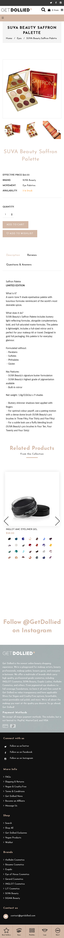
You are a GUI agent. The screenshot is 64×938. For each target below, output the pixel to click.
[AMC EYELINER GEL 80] (37, 545)
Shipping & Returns (14, 782)
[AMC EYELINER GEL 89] (30, 551)
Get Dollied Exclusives (16, 833)
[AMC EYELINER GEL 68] (30, 539)
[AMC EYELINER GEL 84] (50, 545)
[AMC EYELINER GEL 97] (30, 557)
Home (9, 38)
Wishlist (9, 842)
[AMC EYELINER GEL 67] (23, 539)
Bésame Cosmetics (14, 865)
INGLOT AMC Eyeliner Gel (21, 529)
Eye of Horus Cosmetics (17, 874)
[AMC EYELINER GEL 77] (9, 539)
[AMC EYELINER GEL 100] (50, 557)
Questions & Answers (19, 264)
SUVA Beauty (11, 893)
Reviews (32, 255)
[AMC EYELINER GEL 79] (30, 545)
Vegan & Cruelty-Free (15, 787)
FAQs (8, 777)
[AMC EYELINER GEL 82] (44, 545)
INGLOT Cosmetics (15, 884)
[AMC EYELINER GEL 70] (44, 539)
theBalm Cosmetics (14, 860)
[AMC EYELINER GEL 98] (37, 557)
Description (13, 255)
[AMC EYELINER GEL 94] (9, 557)
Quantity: (8, 207)
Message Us (11, 806)
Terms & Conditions (15, 791)
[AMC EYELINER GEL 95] (16, 557)
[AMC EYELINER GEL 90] (37, 551)
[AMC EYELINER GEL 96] (23, 557)
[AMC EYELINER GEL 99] (44, 557)
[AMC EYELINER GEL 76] (16, 545)
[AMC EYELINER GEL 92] (44, 551)
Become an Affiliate (15, 801)
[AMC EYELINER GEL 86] (9, 551)
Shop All (9, 828)
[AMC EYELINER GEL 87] (16, 551)
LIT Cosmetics (12, 889)
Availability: (10, 191)
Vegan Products (13, 838)
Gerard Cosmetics (14, 879)
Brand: (7, 180)
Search (8, 823)
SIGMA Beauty (12, 898)
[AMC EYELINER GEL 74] (50, 539)
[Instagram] (61, 3)
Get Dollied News (14, 796)
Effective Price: (12, 175)
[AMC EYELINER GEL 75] (9, 545)
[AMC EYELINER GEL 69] (37, 539)
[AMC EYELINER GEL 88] (23, 551)
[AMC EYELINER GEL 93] (50, 551)
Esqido (8, 869)
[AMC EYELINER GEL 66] (16, 539)
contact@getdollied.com (23, 916)
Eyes (19, 38)
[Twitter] (52, 3)
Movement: (9, 185)
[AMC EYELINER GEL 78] (23, 545)
